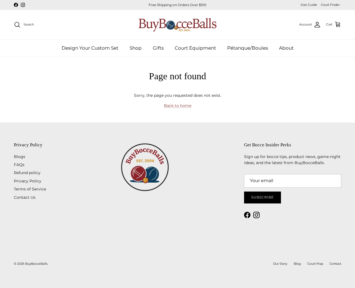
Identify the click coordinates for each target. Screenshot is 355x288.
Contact (335, 264)
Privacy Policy (27, 181)
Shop (136, 47)
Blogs (19, 156)
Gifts (158, 47)
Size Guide (309, 5)
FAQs (19, 164)
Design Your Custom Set (90, 47)
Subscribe (262, 197)
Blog (297, 264)
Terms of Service (30, 189)
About (286, 47)
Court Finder (330, 5)
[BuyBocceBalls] (177, 25)
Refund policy (27, 172)
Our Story (280, 264)
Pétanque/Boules (247, 47)
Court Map (315, 264)
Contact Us (25, 197)
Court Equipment (195, 47)
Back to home (177, 105)
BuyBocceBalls (36, 264)
